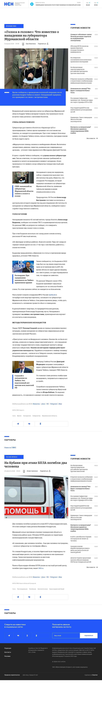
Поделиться (42, 44)
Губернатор (36, 416)
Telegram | (54, 404)
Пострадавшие (22, 589)
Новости (36, 404)
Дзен (43, 404)
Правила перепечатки (12, 675)
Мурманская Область (49, 416)
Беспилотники (43, 589)
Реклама (7, 656)
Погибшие (32, 589)
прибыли (52, 295)
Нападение (27, 416)
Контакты (7, 652)
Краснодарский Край (56, 589)
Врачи (19, 416)
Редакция (7, 648)
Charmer (95, 675)
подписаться (88, 635)
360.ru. (41, 568)
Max (60, 404)
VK (48, 404)
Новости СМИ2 (10, 448)
